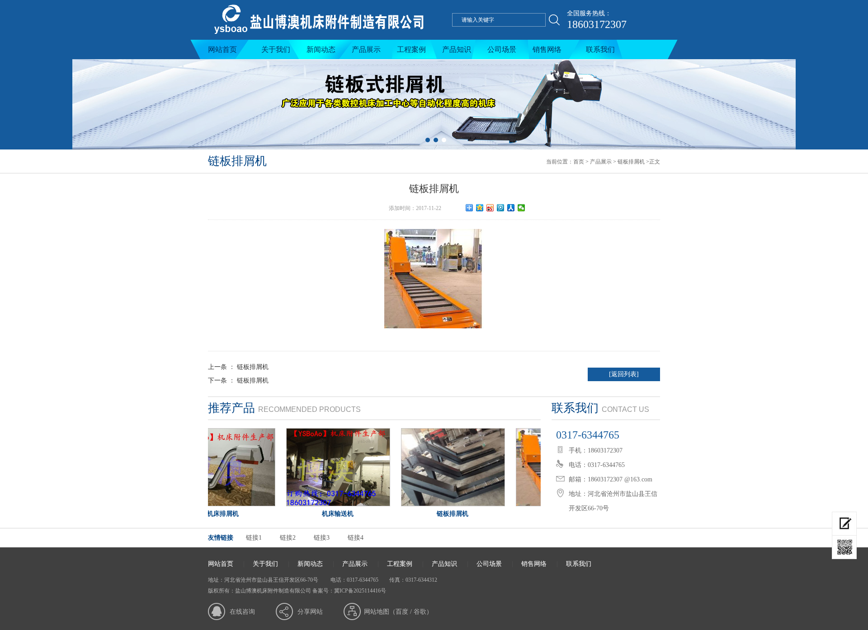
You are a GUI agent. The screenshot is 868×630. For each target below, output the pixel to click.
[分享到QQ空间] (480, 207)
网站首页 (222, 49)
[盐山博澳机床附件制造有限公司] (317, 37)
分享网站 (310, 611)
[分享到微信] (521, 207)
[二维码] (844, 547)
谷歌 (420, 611)
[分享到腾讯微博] (501, 207)
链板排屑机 (631, 162)
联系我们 (600, 49)
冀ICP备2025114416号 (360, 591)
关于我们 (275, 49)
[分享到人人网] (511, 207)
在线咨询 (242, 611)
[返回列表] (624, 374)
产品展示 (366, 49)
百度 (402, 611)
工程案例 (411, 49)
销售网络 (547, 49)
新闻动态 (321, 49)
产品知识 (456, 49)
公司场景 (501, 49)
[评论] (844, 524)
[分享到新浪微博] (490, 207)
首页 (578, 162)
